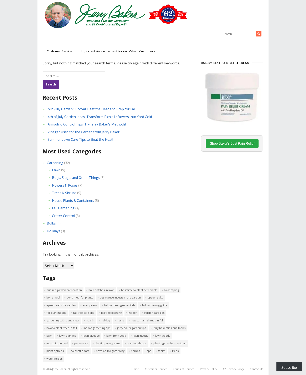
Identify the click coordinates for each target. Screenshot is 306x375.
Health (90, 320)
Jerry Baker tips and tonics (169, 328)
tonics (161, 351)
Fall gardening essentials (119, 305)
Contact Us (256, 369)
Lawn (56, 170)
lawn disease (91, 335)
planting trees (55, 351)
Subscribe (289, 367)
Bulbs (51, 223)
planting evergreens (107, 343)
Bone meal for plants (80, 297)
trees (175, 351)
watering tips (54, 358)
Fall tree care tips (83, 313)
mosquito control (57, 343)
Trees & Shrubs (64, 193)
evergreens (90, 305)
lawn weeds (162, 335)
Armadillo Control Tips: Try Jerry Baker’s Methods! (87, 124)
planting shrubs (137, 343)
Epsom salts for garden (61, 305)
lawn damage (67, 335)
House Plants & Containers (73, 200)
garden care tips (154, 313)
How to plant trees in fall (61, 328)
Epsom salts (155, 297)
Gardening (55, 163)
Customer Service (59, 51)
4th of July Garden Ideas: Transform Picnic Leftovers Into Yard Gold (100, 116)
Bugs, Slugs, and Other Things (76, 177)
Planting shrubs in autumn (170, 343)
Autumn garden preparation (64, 290)
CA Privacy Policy (233, 369)
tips (149, 351)
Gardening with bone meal (62, 320)
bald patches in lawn (101, 290)
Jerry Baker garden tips (131, 328)
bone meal (53, 297)
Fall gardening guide (154, 305)
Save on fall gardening (110, 351)
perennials (81, 343)
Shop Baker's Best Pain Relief (232, 143)
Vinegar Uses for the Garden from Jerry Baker (83, 132)
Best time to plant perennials (139, 290)
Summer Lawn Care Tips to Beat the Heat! (80, 139)
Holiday (105, 320)
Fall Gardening (63, 208)
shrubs (135, 351)
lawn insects (140, 335)
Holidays (53, 231)
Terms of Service (183, 369)
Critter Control (63, 215)
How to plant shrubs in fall (147, 320)
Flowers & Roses (64, 185)
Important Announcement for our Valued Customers (118, 51)
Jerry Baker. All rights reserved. (71, 369)
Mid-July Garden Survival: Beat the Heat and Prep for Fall (92, 109)
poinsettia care (80, 351)
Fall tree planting (111, 313)
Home (120, 320)
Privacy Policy (208, 369)
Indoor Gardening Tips (97, 328)
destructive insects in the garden (120, 297)
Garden (132, 313)
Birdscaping (171, 290)
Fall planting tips (56, 313)
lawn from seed (116, 335)
